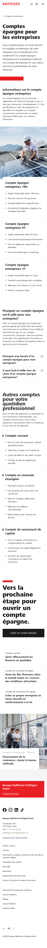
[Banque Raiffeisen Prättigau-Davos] (11, 4)
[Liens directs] (31, 4)
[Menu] (43, 4)
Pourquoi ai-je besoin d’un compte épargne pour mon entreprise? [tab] (19, 360)
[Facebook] (5, 810)
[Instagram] (10, 810)
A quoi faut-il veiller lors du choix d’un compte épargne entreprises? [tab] (20, 374)
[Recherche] (36, 4)
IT (13, 928)
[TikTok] (22, 810)
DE (4, 928)
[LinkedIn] (16, 810)
